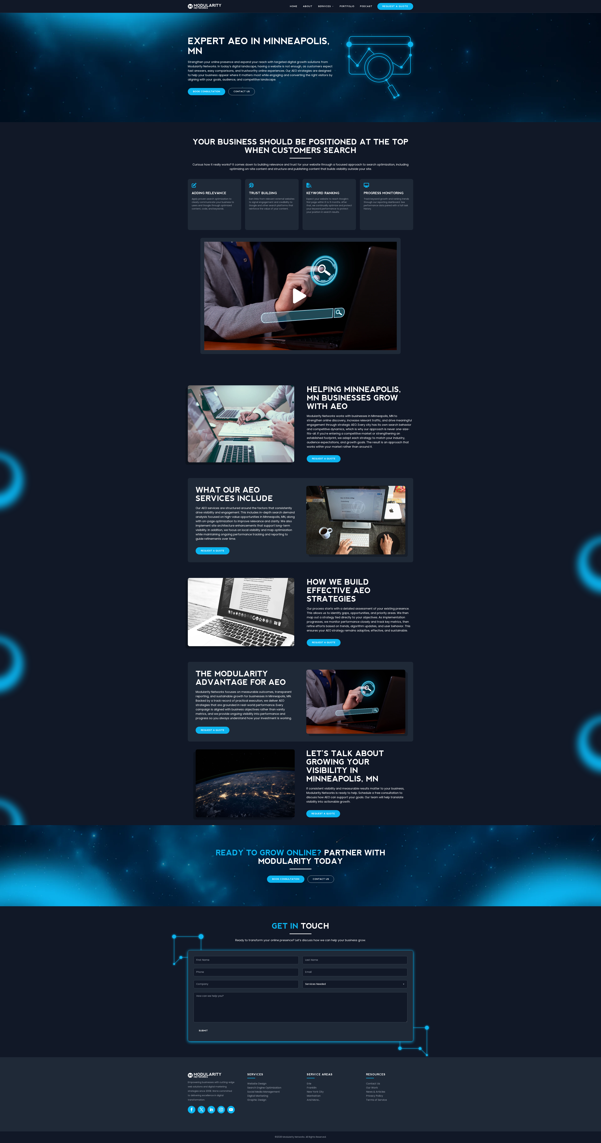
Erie (309, 1083)
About (307, 6)
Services (324, 6)
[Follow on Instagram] (221, 1109)
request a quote (323, 458)
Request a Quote (395, 6)
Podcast (366, 6)
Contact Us (242, 91)
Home (293, 6)
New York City (315, 1092)
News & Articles (375, 1092)
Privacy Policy (374, 1096)
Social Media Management (263, 1092)
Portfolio (347, 6)
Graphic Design (256, 1100)
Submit (203, 1030)
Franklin (311, 1087)
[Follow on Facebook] (191, 1109)
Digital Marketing (257, 1096)
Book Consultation (206, 91)
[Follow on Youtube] (231, 1109)
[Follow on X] (201, 1109)
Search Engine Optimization (264, 1087)
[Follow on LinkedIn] (211, 1109)
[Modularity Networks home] (204, 6)
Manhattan (314, 1096)
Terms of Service (376, 1100)
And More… (313, 1100)
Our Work (372, 1087)
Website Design (256, 1083)
